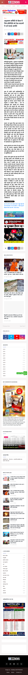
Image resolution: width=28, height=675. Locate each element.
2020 (14, 362)
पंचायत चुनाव (14, 568)
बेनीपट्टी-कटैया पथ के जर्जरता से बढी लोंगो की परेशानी (17, 519)
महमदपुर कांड (14, 584)
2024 (14, 371)
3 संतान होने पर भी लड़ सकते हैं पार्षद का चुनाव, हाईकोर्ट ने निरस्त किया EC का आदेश (17, 478)
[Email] (18, 34)
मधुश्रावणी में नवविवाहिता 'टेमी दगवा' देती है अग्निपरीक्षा (17, 506)
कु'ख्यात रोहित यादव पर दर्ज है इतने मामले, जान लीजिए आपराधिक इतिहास (17, 500)
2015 (14, 351)
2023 (14, 369)
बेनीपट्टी (14, 579)
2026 (14, 375)
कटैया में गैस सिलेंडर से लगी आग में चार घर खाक (17, 485)
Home (2, 6)
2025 (14, 373)
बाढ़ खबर (14, 577)
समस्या (18, 6)
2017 (14, 355)
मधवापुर (14, 581)
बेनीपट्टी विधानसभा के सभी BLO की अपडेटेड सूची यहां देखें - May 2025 (12, 444)
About (12, 672)
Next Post (22, 326)
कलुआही (14, 557)
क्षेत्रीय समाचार (14, 560)
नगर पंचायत (8, 6)
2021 (14, 364)
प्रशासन (14, 573)
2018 (14, 358)
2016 (14, 353)
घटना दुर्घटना (23, 6)
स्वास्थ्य (14, 590)
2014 (14, 349)
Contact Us (19, 672)
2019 (14, 360)
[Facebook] (9, 34)
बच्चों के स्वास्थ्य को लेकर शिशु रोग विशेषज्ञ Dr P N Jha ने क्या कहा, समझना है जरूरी (17, 534)
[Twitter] (12, 34)
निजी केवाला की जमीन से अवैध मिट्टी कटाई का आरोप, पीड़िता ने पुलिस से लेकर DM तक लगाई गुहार (13, 294)
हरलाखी (14, 592)
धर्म (14, 564)
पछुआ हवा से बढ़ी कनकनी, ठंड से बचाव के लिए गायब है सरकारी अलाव (17, 513)
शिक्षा (14, 586)
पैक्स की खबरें (14, 570)
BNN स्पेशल (14, 555)
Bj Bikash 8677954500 (17, 669)
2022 (14, 366)
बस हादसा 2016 (14, 575)
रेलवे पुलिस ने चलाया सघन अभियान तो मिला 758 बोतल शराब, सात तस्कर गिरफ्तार (17, 542)
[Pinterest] (15, 34)
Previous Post (6, 326)
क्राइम (14, 6)
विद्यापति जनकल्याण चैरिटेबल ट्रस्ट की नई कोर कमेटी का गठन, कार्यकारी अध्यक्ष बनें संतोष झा (13, 317)
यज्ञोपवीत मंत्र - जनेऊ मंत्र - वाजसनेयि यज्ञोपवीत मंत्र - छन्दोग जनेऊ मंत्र (13, 460)
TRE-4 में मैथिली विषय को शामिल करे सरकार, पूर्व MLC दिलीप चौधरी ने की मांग (13, 273)
